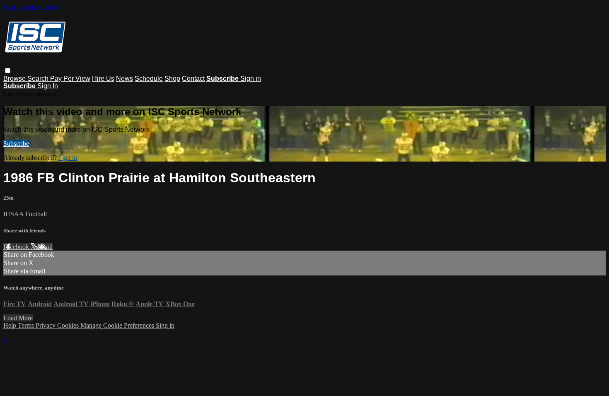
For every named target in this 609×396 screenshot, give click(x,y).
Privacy (46, 325)
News (124, 78)
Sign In (47, 85)
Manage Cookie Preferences (118, 325)
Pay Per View (70, 78)
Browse (15, 78)
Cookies (68, 325)
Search (38, 78)
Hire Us (103, 78)
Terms (27, 325)
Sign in (250, 78)
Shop (172, 78)
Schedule (149, 78)
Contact (193, 78)
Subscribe (16, 143)
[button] (7, 70)
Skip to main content (30, 6)
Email (45, 246)
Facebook (17, 246)
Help (10, 325)
